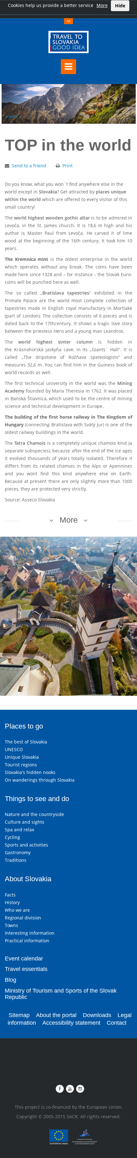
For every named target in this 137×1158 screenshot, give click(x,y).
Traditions (15, 860)
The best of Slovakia (26, 742)
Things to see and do (37, 799)
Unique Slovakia (22, 757)
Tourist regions (21, 765)
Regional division (23, 918)
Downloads (97, 1015)
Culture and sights (24, 822)
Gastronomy (18, 852)
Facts (10, 895)
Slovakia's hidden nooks (30, 772)
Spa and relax (19, 830)
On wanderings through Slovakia (40, 780)
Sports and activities (26, 845)
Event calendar (24, 958)
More (102, 5)
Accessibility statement (71, 1023)
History (12, 902)
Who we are (17, 910)
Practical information (27, 941)
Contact (116, 1023)
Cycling (12, 837)
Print (67, 166)
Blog (10, 980)
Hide (120, 6)
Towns (11, 925)
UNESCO (14, 749)
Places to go (24, 726)
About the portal (56, 1015)
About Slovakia (28, 879)
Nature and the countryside (34, 814)
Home (11, 116)
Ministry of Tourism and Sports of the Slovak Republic (61, 993)
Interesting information (29, 933)
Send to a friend (29, 166)
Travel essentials (26, 969)
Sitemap (19, 1015)
